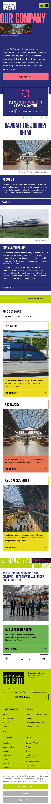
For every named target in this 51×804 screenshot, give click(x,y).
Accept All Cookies (25, 786)
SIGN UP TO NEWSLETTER (24, 697)
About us (6, 202)
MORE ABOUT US (25, 76)
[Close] (48, 772)
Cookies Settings (25, 800)
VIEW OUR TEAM (11, 649)
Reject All (25, 793)
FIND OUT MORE (8, 288)
